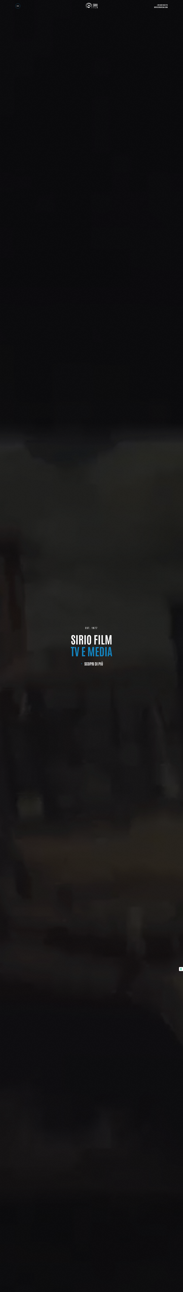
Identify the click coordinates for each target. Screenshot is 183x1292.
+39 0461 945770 (162, 5)
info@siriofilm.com (161, 7)
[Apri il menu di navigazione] (17, 5)
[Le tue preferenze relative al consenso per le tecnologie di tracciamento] (181, 969)
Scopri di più (93, 664)
